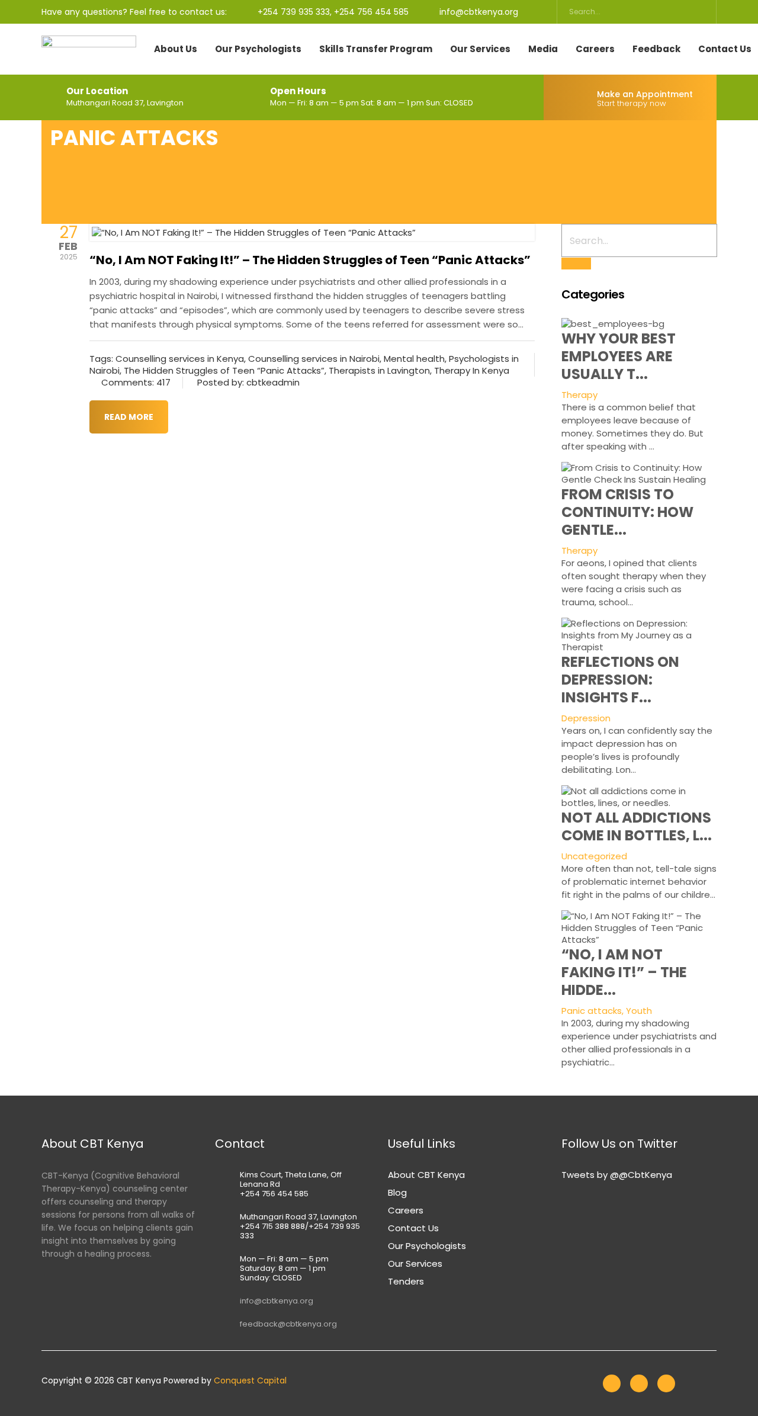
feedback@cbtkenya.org (288, 1324)
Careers (595, 49)
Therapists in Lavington (379, 370)
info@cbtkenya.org (276, 1300)
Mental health (414, 358)
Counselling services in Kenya (179, 358)
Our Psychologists (258, 49)
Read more (128, 417)
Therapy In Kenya (471, 370)
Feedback (656, 49)
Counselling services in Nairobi (314, 358)
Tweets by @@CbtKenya (616, 1174)
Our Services (480, 49)
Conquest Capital (250, 1380)
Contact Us (413, 1228)
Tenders (406, 1281)
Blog (397, 1192)
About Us (175, 49)
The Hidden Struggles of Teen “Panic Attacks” (224, 370)
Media (543, 49)
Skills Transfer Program (375, 49)
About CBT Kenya (426, 1174)
